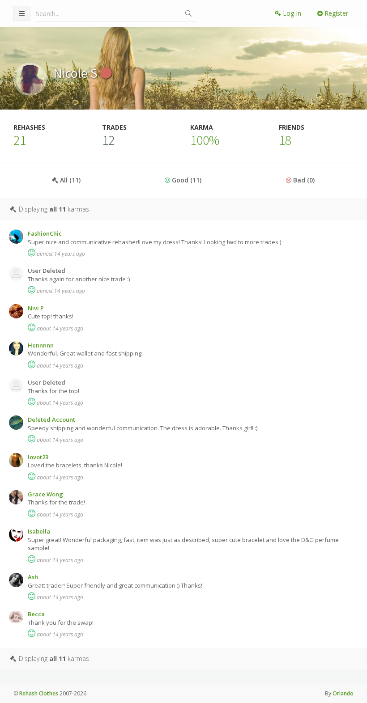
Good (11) (185, 180)
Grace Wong (45, 494)
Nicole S (76, 72)
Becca (36, 614)
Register (335, 13)
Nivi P (36, 308)
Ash (33, 577)
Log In (291, 13)
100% (204, 139)
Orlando (343, 693)
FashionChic (45, 233)
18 (285, 139)
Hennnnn (41, 345)
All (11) (69, 180)
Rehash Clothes (38, 693)
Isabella (39, 531)
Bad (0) (303, 180)
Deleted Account (51, 419)
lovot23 (38, 457)
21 (19, 139)
